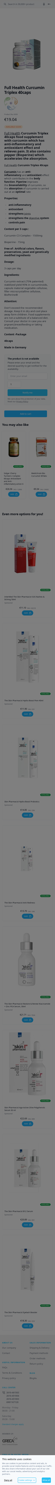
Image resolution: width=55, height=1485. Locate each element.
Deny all (8, 1480)
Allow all (46, 1480)
